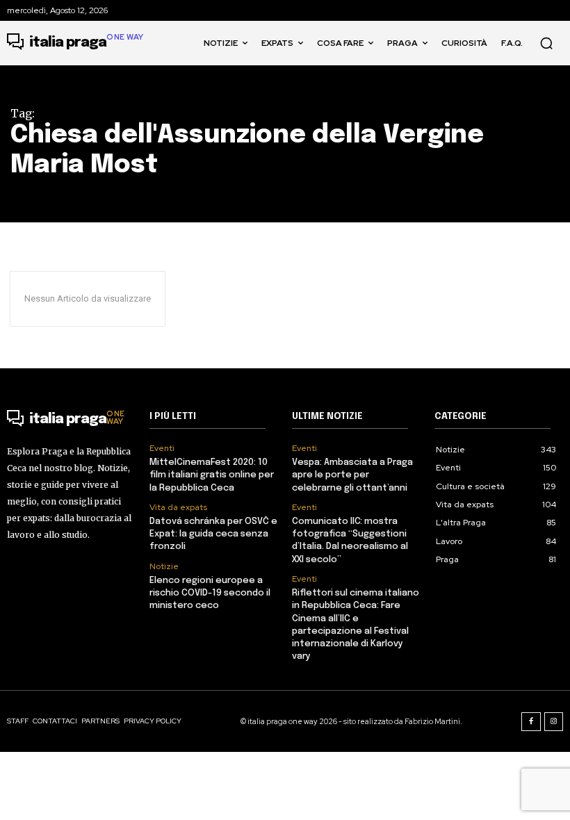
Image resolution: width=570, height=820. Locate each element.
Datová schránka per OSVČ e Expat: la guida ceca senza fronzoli (213, 534)
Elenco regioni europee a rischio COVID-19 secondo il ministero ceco (209, 593)
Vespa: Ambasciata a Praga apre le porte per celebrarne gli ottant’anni (352, 475)
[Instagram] (554, 722)
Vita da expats (178, 507)
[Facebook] (531, 722)
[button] (546, 43)
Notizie (164, 566)
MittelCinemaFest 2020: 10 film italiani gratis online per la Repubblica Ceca (211, 475)
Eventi (161, 448)
